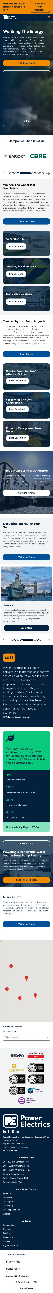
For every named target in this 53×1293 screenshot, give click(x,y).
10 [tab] (43, 173)
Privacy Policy (13, 1262)
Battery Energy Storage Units (16, 1178)
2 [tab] (26, 121)
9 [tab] (40, 173)
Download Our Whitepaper (40, 7)
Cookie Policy (13, 1269)
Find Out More (16, 246)
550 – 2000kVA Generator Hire (16, 1170)
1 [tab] (24, 121)
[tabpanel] (26, 97)
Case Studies (26, 354)
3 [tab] (29, 121)
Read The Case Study (26, 880)
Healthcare (8, 1237)
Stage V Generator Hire (13, 1174)
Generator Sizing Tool (12, 1182)
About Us (7, 1193)
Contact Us (8, 1197)
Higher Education (10, 1245)
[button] (7, 989)
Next (48, 173)
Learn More (26, 628)
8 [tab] (38, 173)
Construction (8, 1225)
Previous (5, 173)
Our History (8, 1205)
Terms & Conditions (15, 1254)
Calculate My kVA (26, 493)
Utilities (6, 1241)
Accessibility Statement (17, 1276)
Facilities (7, 1233)
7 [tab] (30, 173)
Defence (7, 1229)
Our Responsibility (11, 1210)
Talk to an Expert (26, 63)
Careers (6, 1214)
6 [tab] (23, 173)
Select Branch (9, 1031)
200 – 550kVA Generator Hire (16, 1166)
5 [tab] (21, 173)
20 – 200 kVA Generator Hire (16, 1162)
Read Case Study (17, 381)
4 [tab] (18, 173)
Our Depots (8, 1201)
